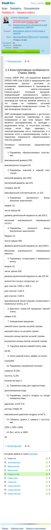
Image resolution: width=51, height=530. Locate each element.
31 (47, 482)
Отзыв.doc (12, 482)
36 (47, 486)
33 (47, 462)
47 (47, 478)
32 (47, 466)
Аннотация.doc (14, 462)
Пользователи (31, 8)
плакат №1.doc (14, 486)
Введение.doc (14, 466)
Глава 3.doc (13, 478)
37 (47, 490)
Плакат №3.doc (14, 493)
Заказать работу (26, 12)
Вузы (4, 8)
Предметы (15, 8)
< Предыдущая (13, 61)
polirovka (44, 37)
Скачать (21, 51)
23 (47, 458)
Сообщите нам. (32, 22)
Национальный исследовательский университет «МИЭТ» (30, 26)
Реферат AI (8, 12)
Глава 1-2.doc (13, 474)
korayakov (24, 17)
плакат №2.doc (14, 490)
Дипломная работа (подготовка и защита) (29, 32)
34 (47, 493)
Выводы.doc (13, 470)
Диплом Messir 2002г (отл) (25, 37)
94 (47, 474)
